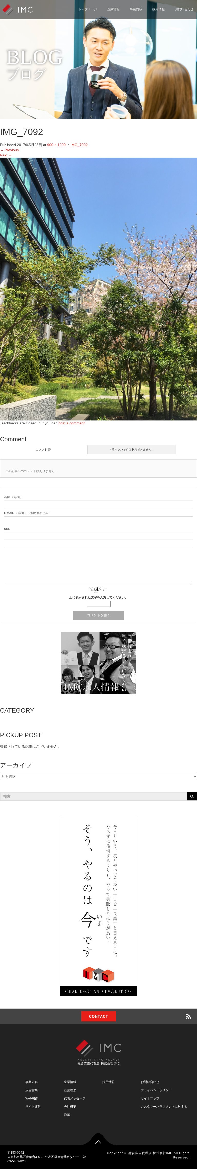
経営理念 (70, 1090)
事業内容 (136, 9)
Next (6, 155)
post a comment (71, 423)
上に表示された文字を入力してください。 (98, 597)
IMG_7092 (79, 145)
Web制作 (31, 1098)
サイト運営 (33, 1106)
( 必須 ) (13, 497)
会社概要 (70, 1106)
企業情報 (113, 9)
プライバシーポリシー (156, 1090)
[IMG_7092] (98, 289)
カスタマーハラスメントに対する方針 (167, 1106)
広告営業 (31, 1090)
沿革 (67, 1115)
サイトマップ (150, 1098)
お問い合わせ (150, 1082)
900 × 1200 (56, 145)
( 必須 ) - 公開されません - (27, 512)
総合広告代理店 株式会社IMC (151, 1153)
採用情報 (158, 9)
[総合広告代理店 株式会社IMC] (17, 9)
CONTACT (98, 1016)
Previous (9, 150)
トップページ (87, 9)
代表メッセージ (74, 1098)
